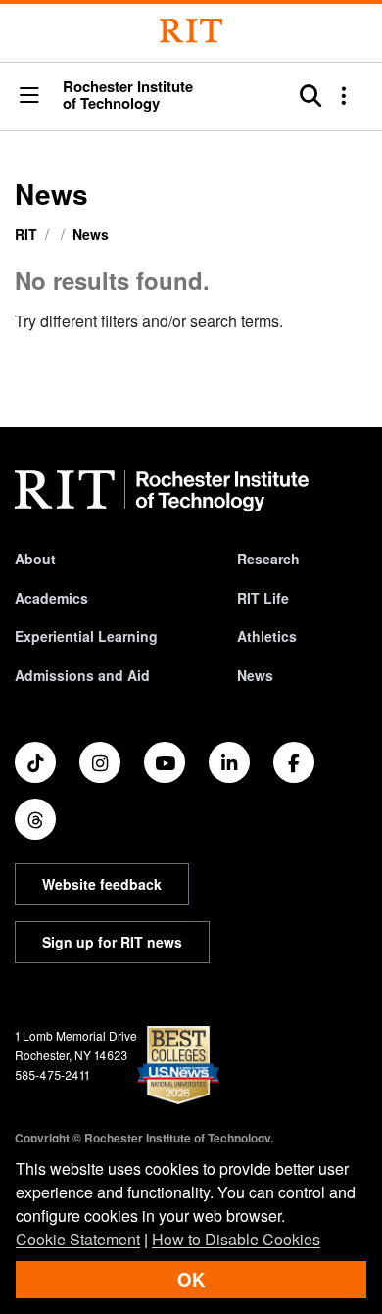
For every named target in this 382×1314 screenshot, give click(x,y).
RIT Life (263, 598)
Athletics (267, 636)
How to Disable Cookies (236, 1239)
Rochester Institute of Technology (128, 95)
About (35, 558)
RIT (26, 234)
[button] (29, 96)
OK (191, 1279)
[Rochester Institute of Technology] (191, 31)
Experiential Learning (86, 636)
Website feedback (102, 884)
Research (268, 558)
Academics (51, 598)
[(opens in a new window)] (35, 762)
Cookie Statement (78, 1239)
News (90, 234)
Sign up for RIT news (112, 941)
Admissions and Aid (82, 675)
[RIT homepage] (162, 490)
